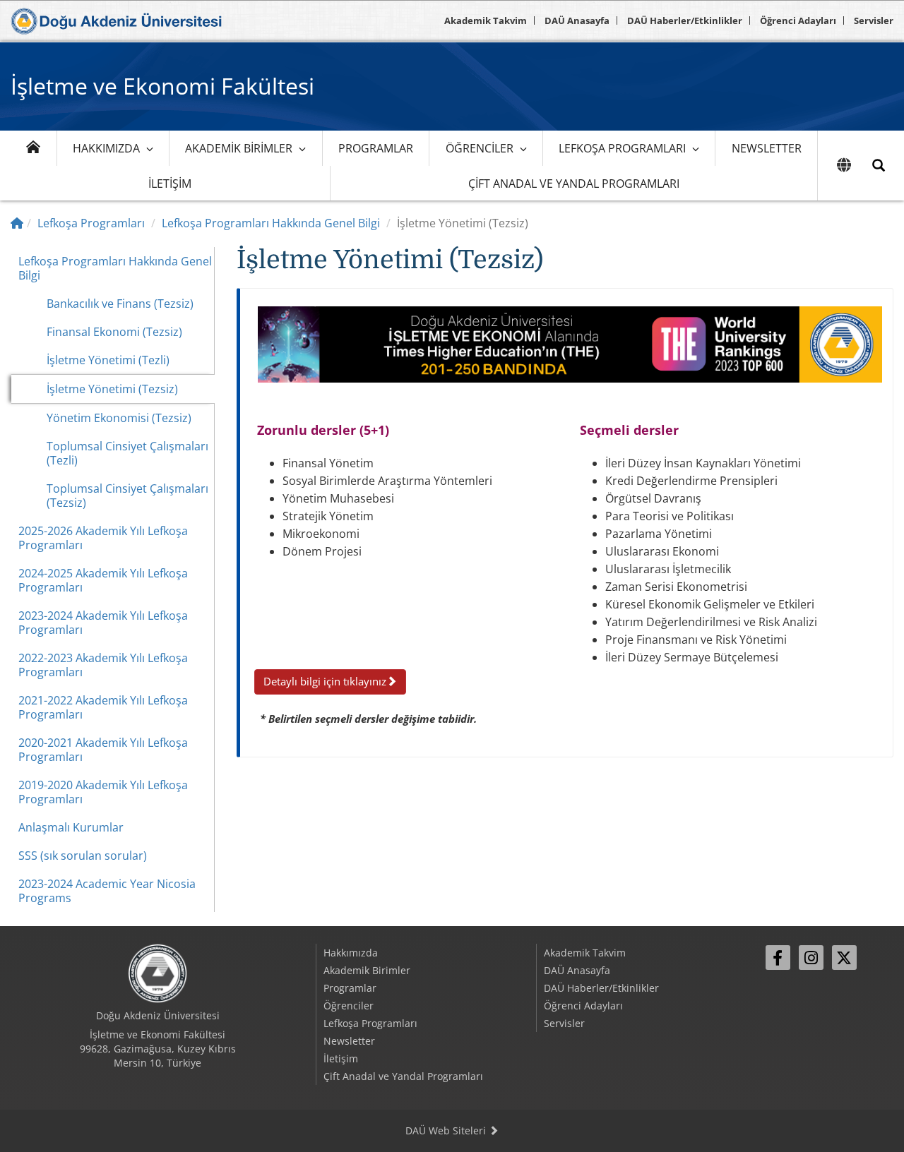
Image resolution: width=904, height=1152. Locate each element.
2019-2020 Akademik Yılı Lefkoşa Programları (103, 792)
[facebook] (778, 957)
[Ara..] (878, 165)
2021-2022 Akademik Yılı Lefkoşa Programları (103, 707)
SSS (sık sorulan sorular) (82, 855)
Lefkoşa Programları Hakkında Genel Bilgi (271, 223)
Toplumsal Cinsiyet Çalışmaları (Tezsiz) (127, 495)
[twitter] (844, 957)
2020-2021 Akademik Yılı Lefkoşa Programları (103, 749)
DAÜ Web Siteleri (447, 1130)
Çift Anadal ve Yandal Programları (573, 183)
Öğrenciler (479, 148)
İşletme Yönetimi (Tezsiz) (112, 389)
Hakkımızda (106, 148)
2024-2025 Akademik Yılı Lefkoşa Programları (103, 580)
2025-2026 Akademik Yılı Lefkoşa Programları (103, 538)
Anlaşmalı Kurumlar (71, 827)
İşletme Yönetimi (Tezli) (108, 360)
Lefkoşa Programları (622, 148)
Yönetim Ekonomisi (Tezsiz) (119, 418)
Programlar (375, 148)
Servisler (873, 20)
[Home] (17, 223)
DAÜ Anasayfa (577, 20)
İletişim (169, 183)
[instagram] (811, 957)
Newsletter (767, 148)
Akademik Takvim (485, 20)
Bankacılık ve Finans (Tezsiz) (120, 303)
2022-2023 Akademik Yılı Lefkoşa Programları (103, 665)
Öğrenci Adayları (798, 20)
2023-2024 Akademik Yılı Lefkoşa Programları (103, 622)
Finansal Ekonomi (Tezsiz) (114, 332)
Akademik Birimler (238, 148)
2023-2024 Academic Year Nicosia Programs (107, 891)
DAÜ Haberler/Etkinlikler (684, 20)
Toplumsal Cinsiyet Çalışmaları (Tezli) (127, 453)
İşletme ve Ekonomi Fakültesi (162, 86)
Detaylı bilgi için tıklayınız (324, 681)
